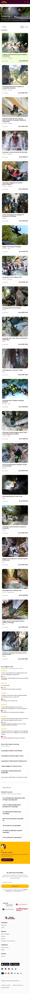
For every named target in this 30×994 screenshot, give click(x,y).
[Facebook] (5, 969)
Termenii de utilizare (17, 890)
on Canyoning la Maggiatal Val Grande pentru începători (13, 737)
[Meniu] (28, 2)
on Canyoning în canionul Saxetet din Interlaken (11, 689)
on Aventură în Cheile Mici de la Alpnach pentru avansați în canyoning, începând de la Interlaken (13, 724)
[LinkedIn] (2, 969)
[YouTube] (9, 969)
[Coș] (25, 2)
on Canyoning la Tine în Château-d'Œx (9, 700)
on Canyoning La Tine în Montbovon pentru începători (12, 712)
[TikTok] (16, 969)
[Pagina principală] (4, 2)
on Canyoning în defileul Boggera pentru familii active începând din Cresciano (14, 679)
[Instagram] (12, 969)
